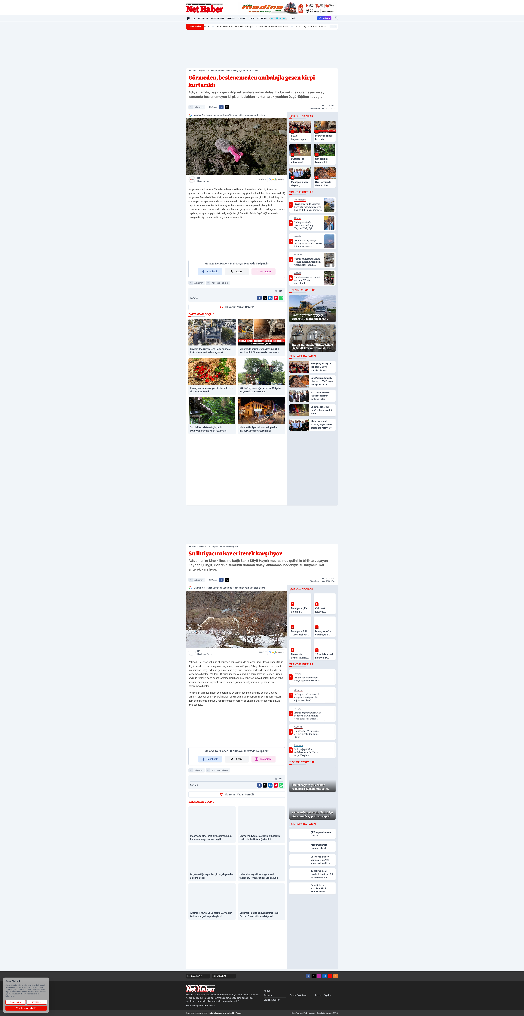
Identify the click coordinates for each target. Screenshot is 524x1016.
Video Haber (217, 18)
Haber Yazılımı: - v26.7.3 (314, 1013)
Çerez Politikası (15, 1002)
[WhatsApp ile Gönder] (281, 298)
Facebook (212, 271)
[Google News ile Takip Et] (276, 179)
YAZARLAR (221, 976)
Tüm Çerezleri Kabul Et (26, 1008)
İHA (204, 179)
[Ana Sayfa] (194, 19)
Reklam (268, 995)
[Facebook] (308, 976)
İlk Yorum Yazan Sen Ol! (239, 307)
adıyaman (198, 107)
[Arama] (336, 18)
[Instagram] (319, 976)
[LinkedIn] (324, 976)
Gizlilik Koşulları (272, 999)
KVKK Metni (36, 1002)
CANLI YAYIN (196, 976)
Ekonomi (262, 18)
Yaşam (202, 70)
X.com (239, 271)
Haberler (192, 70)
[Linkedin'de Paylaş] (270, 298)
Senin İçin (326, 18)
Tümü (292, 18)
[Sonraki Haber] (335, 26)
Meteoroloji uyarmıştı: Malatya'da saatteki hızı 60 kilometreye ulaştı (242, 26)
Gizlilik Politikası (297, 995)
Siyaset (242, 18)
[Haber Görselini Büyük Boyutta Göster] (236, 146)
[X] (314, 976)
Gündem (231, 18)
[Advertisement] (173, 62)
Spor (251, 18)
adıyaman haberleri (220, 283)
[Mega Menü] (188, 18)
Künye (267, 990)
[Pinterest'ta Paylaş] (276, 298)
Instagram (266, 271)
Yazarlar (203, 18)
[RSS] (335, 976)
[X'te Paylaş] (227, 107)
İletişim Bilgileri (323, 995)
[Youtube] (330, 976)
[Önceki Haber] (331, 26)
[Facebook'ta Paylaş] (221, 107)
